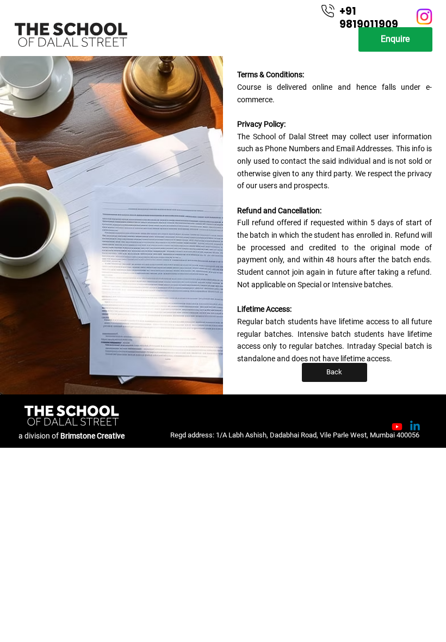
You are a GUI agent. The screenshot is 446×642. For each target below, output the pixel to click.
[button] (395, 39)
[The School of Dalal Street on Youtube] (397, 427)
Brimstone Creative (92, 435)
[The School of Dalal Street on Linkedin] (415, 427)
